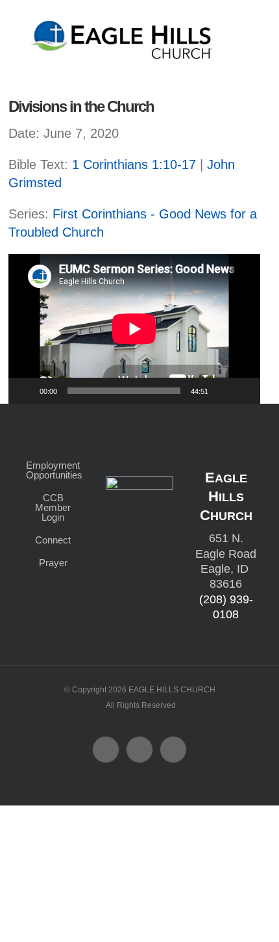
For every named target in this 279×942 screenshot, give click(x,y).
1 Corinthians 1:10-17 (134, 164)
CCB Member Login (53, 507)
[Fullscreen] (243, 390)
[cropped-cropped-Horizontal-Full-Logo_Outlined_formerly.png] (123, 24)
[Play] (25, 390)
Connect (53, 540)
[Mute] (222, 390)
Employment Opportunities (53, 470)
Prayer (53, 563)
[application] (134, 329)
